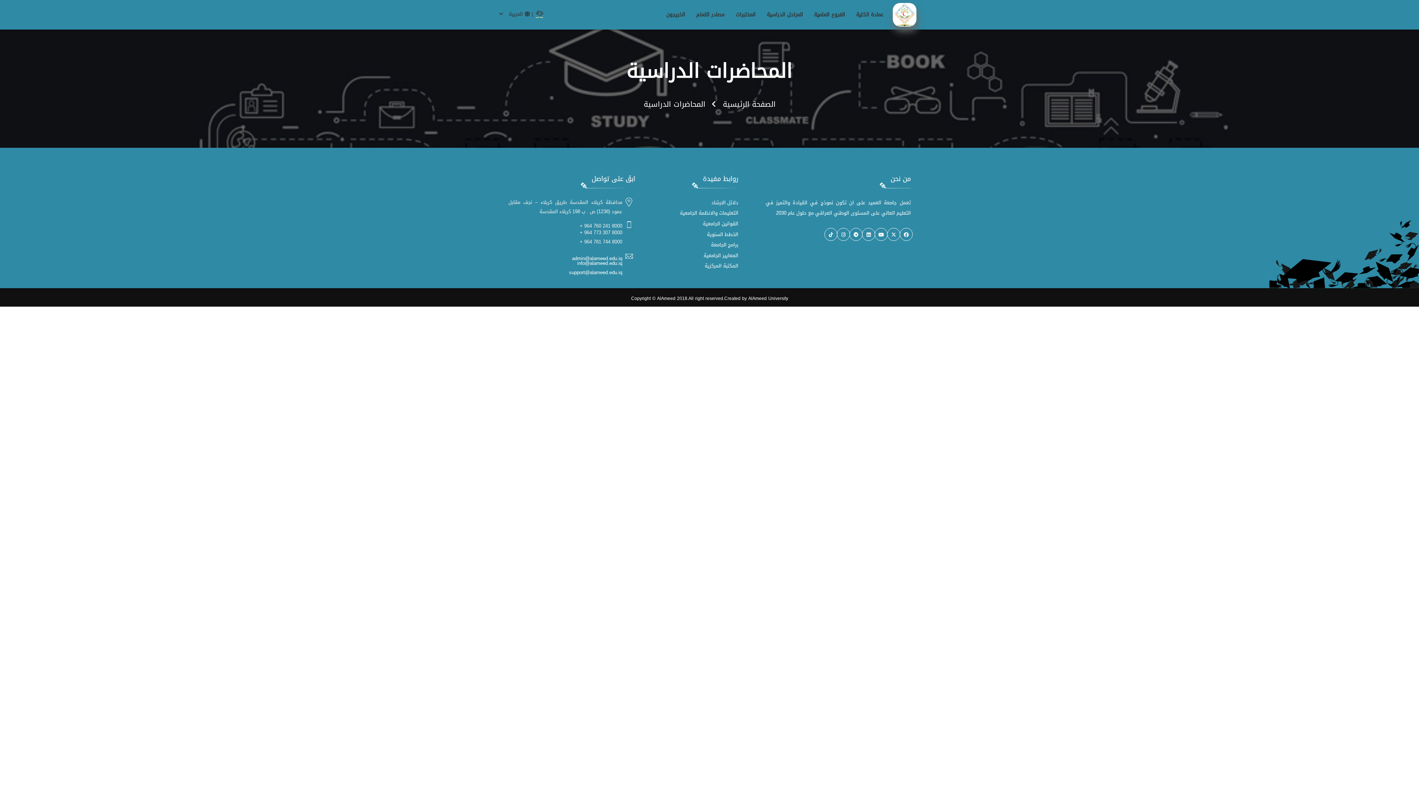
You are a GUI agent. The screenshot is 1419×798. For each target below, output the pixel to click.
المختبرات (746, 15)
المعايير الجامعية (721, 255)
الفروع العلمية (829, 15)
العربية (516, 14)
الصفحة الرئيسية (749, 104)
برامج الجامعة (724, 244)
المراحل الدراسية (785, 15)
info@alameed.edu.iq (599, 263)
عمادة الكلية (870, 15)
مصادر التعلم (710, 15)
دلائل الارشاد (724, 202)
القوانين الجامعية (720, 223)
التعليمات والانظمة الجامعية (709, 213)
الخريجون (675, 15)
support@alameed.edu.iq (595, 272)
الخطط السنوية (722, 234)
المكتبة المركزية (721, 265)
